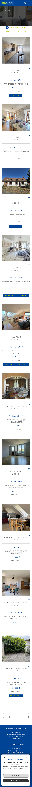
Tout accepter (16, 780)
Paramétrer (16, 776)
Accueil (4, 10)
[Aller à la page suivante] (28, 713)
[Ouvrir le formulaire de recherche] (25, 3)
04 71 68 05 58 (16, 732)
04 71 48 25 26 (16, 749)
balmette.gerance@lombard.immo (16, 751)
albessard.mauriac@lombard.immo (16, 734)
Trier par (7, 32)
